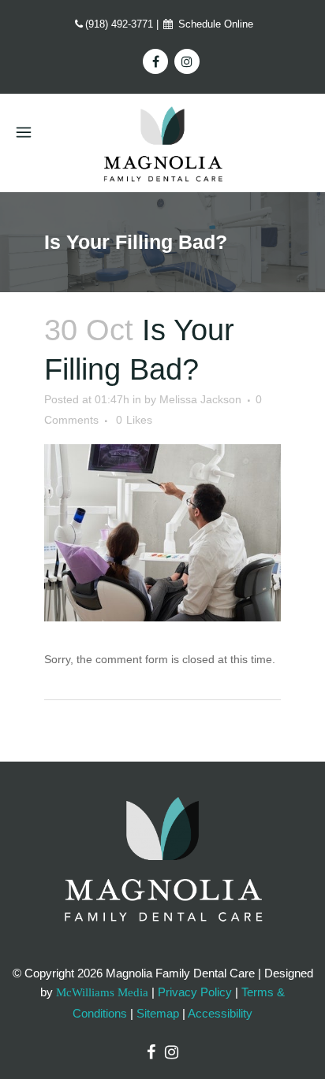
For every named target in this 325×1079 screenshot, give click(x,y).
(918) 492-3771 (119, 24)
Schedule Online (214, 24)
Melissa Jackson (200, 399)
